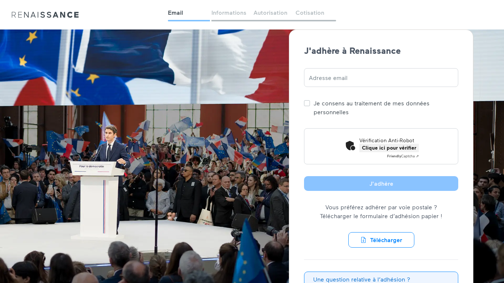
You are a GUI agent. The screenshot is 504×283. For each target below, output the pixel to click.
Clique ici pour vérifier (389, 147)
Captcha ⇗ (403, 156)
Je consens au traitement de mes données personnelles (371, 107)
